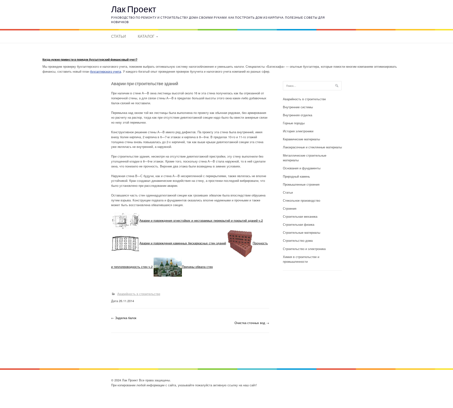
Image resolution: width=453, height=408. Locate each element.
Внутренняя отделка (297, 115)
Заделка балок (123, 318)
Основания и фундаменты (301, 168)
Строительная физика (298, 224)
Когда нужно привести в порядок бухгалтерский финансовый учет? (89, 59)
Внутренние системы (298, 107)
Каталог (146, 36)
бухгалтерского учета (105, 71)
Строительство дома (298, 240)
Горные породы (294, 123)
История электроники (298, 131)
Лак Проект (133, 8)
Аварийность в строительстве (138, 293)
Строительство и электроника (304, 248)
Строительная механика (300, 216)
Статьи (118, 36)
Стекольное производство (301, 200)
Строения (289, 208)
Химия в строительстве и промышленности (301, 259)
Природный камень (296, 176)
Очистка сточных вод (252, 323)
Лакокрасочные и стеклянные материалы (312, 147)
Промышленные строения (301, 184)
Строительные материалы (301, 232)
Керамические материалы (301, 139)
